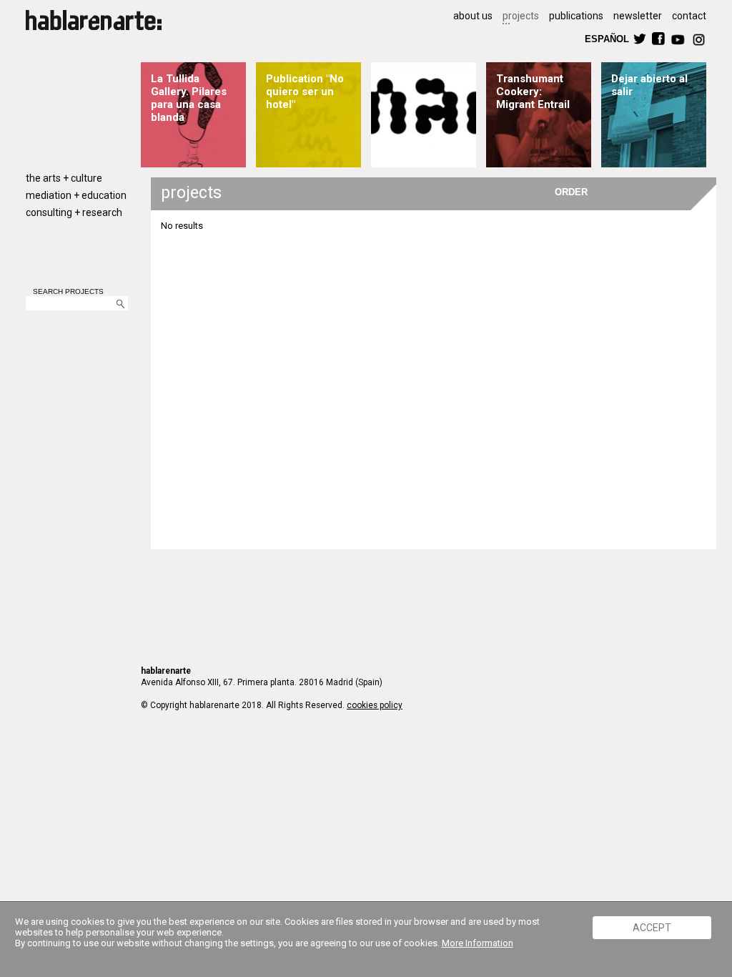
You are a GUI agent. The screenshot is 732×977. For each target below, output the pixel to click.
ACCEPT (652, 927)
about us (473, 15)
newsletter (637, 15)
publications (576, 15)
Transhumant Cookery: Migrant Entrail (533, 91)
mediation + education (76, 195)
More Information (477, 943)
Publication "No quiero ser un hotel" (305, 91)
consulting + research (74, 212)
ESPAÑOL (606, 38)
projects (521, 15)
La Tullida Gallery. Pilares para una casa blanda (189, 98)
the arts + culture (64, 178)
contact (689, 15)
